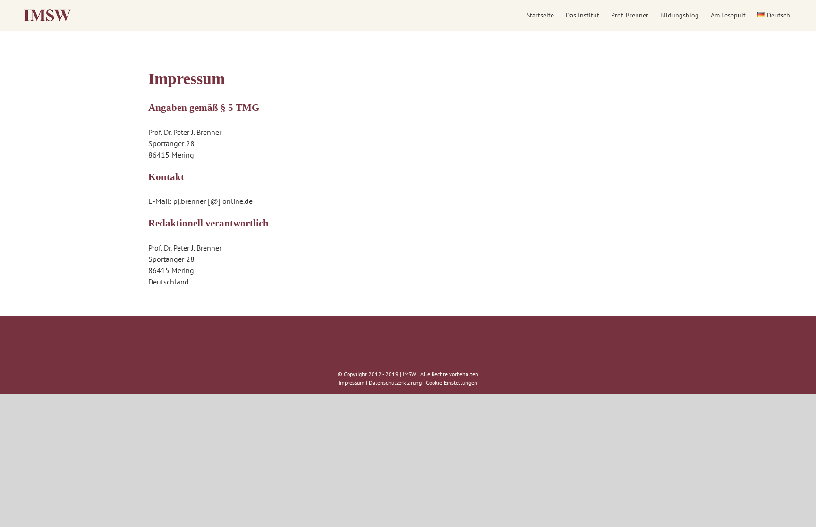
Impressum (352, 382)
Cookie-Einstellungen (451, 382)
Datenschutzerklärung (395, 382)
